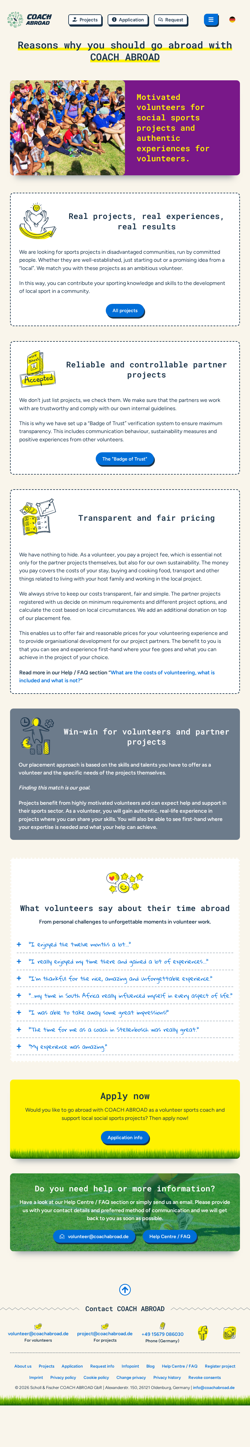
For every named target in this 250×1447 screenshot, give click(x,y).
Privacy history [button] (167, 1377)
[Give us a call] (162, 1325)
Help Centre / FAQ (180, 1366)
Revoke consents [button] (204, 1377)
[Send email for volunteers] (38, 1326)
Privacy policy (63, 1377)
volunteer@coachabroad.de (38, 1333)
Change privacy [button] (131, 1377)
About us (22, 1366)
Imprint (36, 1377)
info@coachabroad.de (214, 1387)
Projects (46, 1366)
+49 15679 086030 (162, 1334)
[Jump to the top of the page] (125, 1290)
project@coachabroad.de (105, 1333)
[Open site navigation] (211, 19)
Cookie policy (96, 1377)
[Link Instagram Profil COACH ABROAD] (229, 1333)
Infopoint (130, 1366)
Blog (150, 1366)
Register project (220, 1366)
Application (72, 1366)
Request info (102, 1366)
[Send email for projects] (105, 1326)
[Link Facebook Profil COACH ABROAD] (203, 1333)
